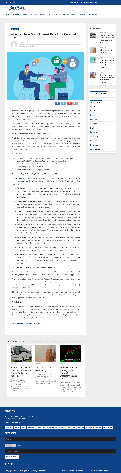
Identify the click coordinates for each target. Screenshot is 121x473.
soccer (17, 427)
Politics (94, 111)
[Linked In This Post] (75, 102)
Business (15, 29)
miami (23, 427)
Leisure (94, 124)
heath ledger (108, 427)
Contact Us (74, 2)
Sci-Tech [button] (33, 15)
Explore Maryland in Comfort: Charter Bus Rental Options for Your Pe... (21, 371)
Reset (19, 445)
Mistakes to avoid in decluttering (44, 369)
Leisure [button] (42, 15)
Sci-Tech (95, 119)
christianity (32, 427)
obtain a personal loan (24, 181)
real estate (90, 427)
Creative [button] (66, 15)
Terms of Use (29, 415)
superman (62, 427)
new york (9, 427)
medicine (41, 427)
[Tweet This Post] (63, 102)
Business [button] (56, 15)
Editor (23, 43)
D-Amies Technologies (99, 470)
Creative (95, 136)
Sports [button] (24, 15)
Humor (74, 15)
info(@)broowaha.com (90, 2)
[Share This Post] (69, 102)
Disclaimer (21, 418)
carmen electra (51, 427)
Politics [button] (16, 15)
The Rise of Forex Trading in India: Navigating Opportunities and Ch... (68, 373)
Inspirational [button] (93, 15)
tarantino (80, 427)
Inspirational (96, 149)
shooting (71, 427)
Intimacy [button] (82, 15)
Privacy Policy (10, 418)
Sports (94, 115)
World (94, 106)
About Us (8, 415)
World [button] (8, 15)
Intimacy (95, 145)
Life (101, 57)
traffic (98, 427)
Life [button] (49, 15)
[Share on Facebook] (58, 102)
